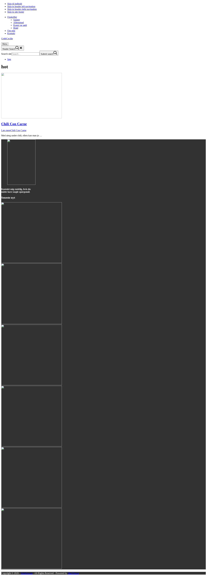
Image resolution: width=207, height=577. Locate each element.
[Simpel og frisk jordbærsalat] (31, 568)
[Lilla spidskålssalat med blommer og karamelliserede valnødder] (31, 445)
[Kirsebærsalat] (31, 506)
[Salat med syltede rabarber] (31, 323)
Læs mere (13, 130)
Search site (6, 54)
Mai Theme (73, 573)
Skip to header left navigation (21, 6)
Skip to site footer (15, 12)
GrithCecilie (7, 38)
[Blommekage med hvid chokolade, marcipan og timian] (31, 384)
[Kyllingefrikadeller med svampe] (31, 262)
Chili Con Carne (14, 124)
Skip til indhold (14, 3)
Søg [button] (9, 59)
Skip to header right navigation (22, 9)
